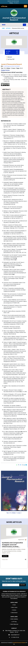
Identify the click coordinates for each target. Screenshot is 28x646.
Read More (5, 556)
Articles (8, 28)
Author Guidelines (14, 619)
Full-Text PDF (10, 59)
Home (3, 28)
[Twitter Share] (20, 465)
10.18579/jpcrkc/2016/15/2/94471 (11, 66)
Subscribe (22, 584)
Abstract (9, 57)
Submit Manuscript (14, 624)
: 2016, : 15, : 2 (14, 513)
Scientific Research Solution (19, 642)
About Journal (14, 607)
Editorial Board (14, 612)
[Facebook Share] (18, 465)
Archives (14, 610)
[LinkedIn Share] (24, 465)
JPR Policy (14, 621)
